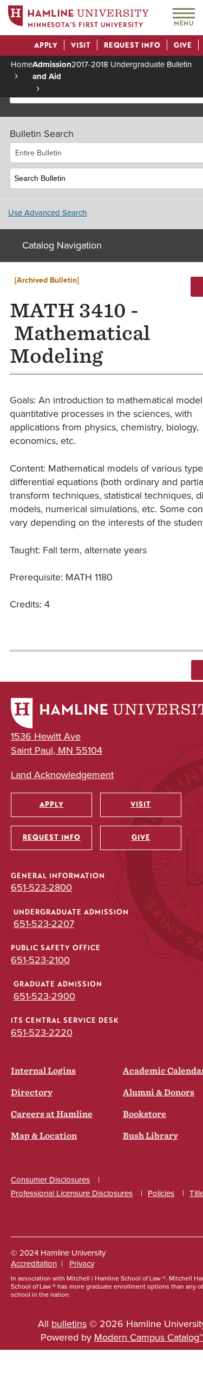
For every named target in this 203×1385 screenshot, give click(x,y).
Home (21, 64)
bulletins (69, 1324)
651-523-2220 (42, 1032)
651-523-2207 (44, 924)
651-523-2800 (41, 887)
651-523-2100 (40, 960)
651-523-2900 (44, 996)
